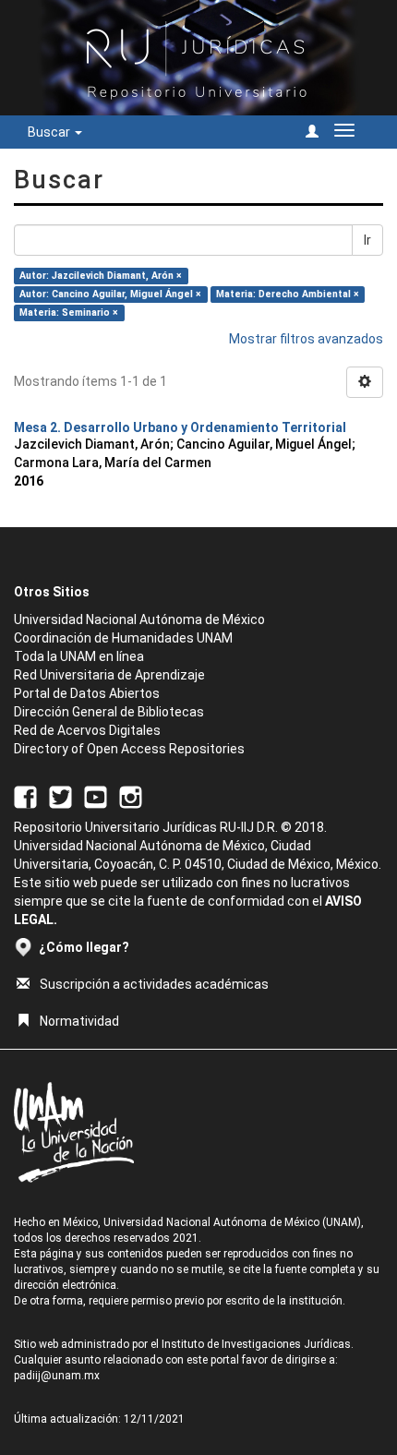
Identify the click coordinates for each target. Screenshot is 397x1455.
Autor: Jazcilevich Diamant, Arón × (100, 276)
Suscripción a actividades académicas (154, 984)
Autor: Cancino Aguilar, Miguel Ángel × (110, 294)
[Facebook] (25, 795)
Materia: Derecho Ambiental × (287, 294)
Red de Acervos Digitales (87, 730)
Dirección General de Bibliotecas (109, 711)
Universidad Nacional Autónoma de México (139, 619)
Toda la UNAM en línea (79, 656)
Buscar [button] (50, 132)
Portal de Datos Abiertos (87, 693)
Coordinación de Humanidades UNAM (123, 638)
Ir (367, 240)
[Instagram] (130, 795)
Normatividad (79, 1021)
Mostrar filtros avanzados (306, 338)
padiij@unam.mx (57, 1375)
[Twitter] (60, 795)
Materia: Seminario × (68, 313)
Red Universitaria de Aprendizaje (109, 674)
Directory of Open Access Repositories (129, 748)
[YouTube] (95, 795)
